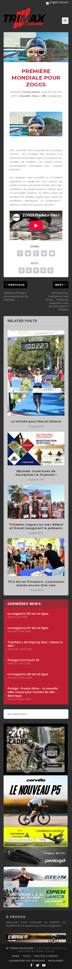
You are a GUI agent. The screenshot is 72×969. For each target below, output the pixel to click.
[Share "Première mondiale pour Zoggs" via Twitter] (28, 253)
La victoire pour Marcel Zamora (36, 421)
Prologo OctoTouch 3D (23, 660)
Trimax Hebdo (31, 92)
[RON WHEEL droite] (36, 845)
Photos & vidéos (46, 956)
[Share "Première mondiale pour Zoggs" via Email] (52, 253)
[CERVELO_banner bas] (36, 941)
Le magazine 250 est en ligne (28, 674)
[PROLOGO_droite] (36, 865)
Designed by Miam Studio (36, 951)
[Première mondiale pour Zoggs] (36, 47)
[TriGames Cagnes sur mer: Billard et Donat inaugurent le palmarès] (36, 502)
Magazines (55, 960)
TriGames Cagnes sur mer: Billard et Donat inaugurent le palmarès (36, 526)
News (35, 96)
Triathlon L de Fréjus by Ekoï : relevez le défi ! (35, 644)
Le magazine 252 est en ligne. (28, 613)
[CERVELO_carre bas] (36, 825)
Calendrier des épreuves (27, 960)
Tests (27, 956)
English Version (58, 2)
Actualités (25, 96)
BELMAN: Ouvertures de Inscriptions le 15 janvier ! (36, 473)
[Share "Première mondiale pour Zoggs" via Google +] (36, 253)
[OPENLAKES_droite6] (36, 905)
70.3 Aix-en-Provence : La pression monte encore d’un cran (36, 583)
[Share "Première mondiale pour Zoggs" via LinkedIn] (44, 253)
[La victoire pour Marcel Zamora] (36, 373)
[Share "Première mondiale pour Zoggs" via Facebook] (20, 253)
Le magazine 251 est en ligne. (28, 628)
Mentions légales (50, 948)
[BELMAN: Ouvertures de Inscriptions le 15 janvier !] (36, 448)
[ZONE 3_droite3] (36, 885)
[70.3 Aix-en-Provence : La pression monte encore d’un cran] (36, 557)
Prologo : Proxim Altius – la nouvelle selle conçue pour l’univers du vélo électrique (33, 692)
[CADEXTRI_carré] (36, 773)
